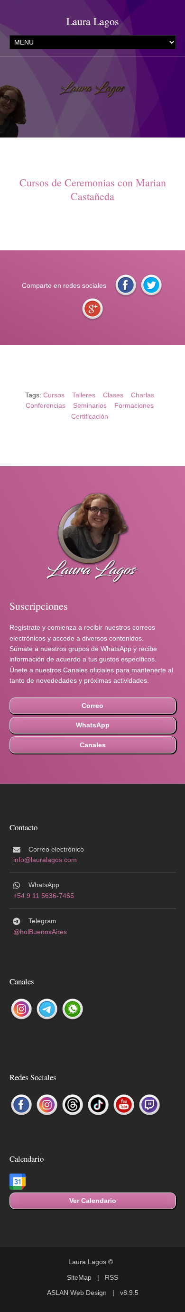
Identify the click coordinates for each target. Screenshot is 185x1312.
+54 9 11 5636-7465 (43, 895)
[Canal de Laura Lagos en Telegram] (47, 1009)
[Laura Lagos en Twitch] (149, 1105)
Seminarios (90, 405)
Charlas (142, 395)
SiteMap (79, 1277)
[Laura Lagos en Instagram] (47, 1105)
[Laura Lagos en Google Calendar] (17, 1182)
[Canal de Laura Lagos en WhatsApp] (72, 1009)
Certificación (89, 416)
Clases (113, 395)
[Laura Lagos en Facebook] (21, 1105)
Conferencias (45, 405)
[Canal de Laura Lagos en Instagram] (21, 1009)
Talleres (83, 395)
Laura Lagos (92, 21)
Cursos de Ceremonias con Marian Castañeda (92, 189)
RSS (111, 1277)
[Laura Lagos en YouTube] (124, 1105)
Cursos (54, 395)
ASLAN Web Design (77, 1292)
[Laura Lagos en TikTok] (98, 1105)
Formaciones (134, 405)
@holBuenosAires (40, 932)
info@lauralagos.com (45, 859)
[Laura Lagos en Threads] (72, 1105)
